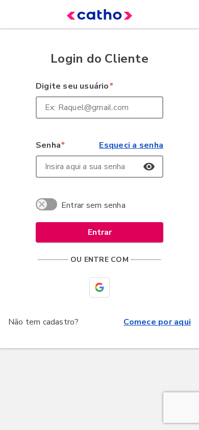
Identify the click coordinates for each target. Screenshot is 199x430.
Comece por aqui (157, 322)
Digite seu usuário (74, 86)
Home (84, 14)
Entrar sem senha (93, 205)
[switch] (48, 206)
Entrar (100, 232)
